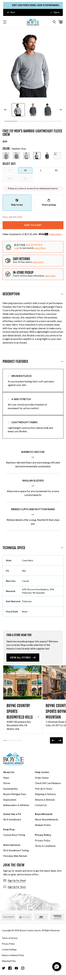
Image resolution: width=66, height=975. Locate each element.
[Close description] (62, 294)
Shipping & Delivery (45, 794)
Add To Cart (33, 225)
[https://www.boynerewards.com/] (24, 917)
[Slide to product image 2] (33, 109)
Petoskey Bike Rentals (15, 855)
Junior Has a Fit (12, 814)
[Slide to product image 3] (47, 109)
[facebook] (10, 968)
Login (16, 248)
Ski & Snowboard (12, 819)
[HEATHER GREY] (36, 155)
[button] (56, 966)
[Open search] (54, 22)
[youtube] (16, 968)
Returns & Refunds (45, 799)
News (6, 777)
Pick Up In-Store (43, 788)
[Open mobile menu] (4, 22)
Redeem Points (43, 825)
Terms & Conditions (45, 845)
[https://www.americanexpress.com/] (57, 917)
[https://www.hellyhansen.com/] (41, 917)
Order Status (42, 777)
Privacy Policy (43, 834)
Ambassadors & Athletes (16, 805)
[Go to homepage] (33, 22)
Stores (6, 783)
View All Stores (20, 657)
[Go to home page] (13, 758)
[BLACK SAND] (16, 155)
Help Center (42, 772)
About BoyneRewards (46, 819)
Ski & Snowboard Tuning (16, 850)
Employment (9, 799)
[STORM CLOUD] (47, 155)
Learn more (56, 234)
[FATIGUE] (6, 155)
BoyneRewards (44, 814)
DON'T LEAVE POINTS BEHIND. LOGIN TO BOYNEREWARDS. (34, 5)
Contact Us (41, 805)
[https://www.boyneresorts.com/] (8, 917)
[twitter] (3, 968)
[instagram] (22, 968)
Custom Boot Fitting (14, 834)
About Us (8, 772)
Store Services (11, 844)
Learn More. (40, 248)
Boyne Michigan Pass (14, 794)
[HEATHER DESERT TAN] (57, 155)
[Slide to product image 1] (18, 109)
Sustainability (10, 788)
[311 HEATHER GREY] (26, 155)
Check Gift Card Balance (48, 783)
